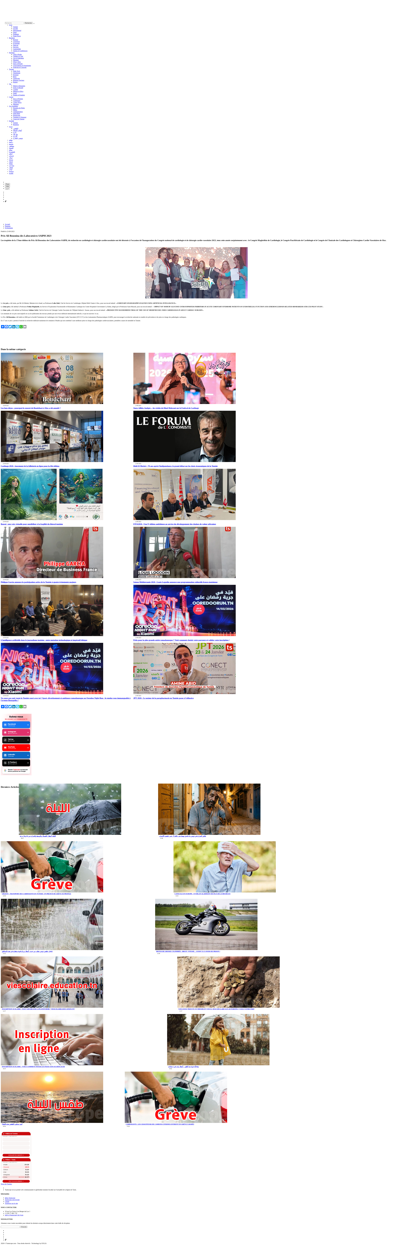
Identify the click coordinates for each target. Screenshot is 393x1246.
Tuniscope (16, 78)
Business (16, 124)
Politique (16, 34)
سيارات (11, 165)
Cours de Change (18, 119)
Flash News (17, 36)
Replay (15, 82)
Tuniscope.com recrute (12, 1200)
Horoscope (16, 115)
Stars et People (18, 64)
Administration (18, 112)
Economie (16, 43)
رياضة (11, 142)
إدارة (14, 132)
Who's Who (17, 62)
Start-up (15, 45)
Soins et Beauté (18, 88)
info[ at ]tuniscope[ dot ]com (14, 1215)
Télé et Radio (17, 54)
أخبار (10, 169)
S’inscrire (24, 1227)
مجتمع (11, 144)
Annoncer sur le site (11, 1203)
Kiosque (16, 75)
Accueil (7, 224)
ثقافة (10, 140)
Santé (15, 93)
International (17, 30)
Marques (16, 104)
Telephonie (16, 73)
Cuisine (15, 89)
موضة (11, 160)
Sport (15, 32)
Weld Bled (16, 113)
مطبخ (11, 163)
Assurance (16, 41)
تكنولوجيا (12, 152)
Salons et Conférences (20, 51)
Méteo (15, 110)
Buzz (14, 76)
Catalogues (16, 100)
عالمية (11, 173)
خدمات (11, 156)
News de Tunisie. (6, 1184)
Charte (7, 1201)
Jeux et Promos (18, 99)
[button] (10, 25)
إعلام (10, 154)
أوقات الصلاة (17, 130)
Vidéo (7, 186)
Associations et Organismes (22, 65)
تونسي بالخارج (18, 138)
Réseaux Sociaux (18, 80)
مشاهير (11, 146)
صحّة (10, 150)
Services (16, 47)
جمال (11, 158)
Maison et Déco (18, 91)
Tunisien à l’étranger (19, 117)
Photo (7, 184)
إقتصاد (11, 148)
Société (15, 29)
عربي (7, 188)
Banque (15, 40)
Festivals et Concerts (19, 67)
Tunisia (15, 123)
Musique (16, 60)
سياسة (11, 171)
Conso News (17, 102)
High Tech (16, 71)
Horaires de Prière (19, 108)
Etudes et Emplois (19, 95)
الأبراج (15, 136)
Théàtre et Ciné (18, 56)
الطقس (15, 128)
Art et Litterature (18, 58)
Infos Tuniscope (10, 1198)
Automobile (17, 49)
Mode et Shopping (19, 86)
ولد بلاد (15, 134)
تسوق (11, 161)
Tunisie (15, 27)
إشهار (11, 167)
